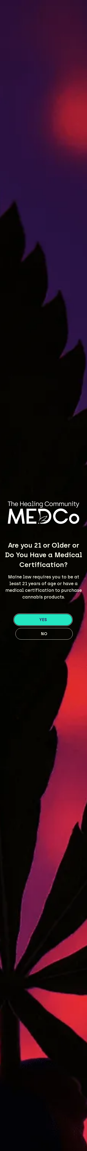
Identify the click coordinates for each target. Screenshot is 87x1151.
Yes (43, 619)
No (44, 633)
